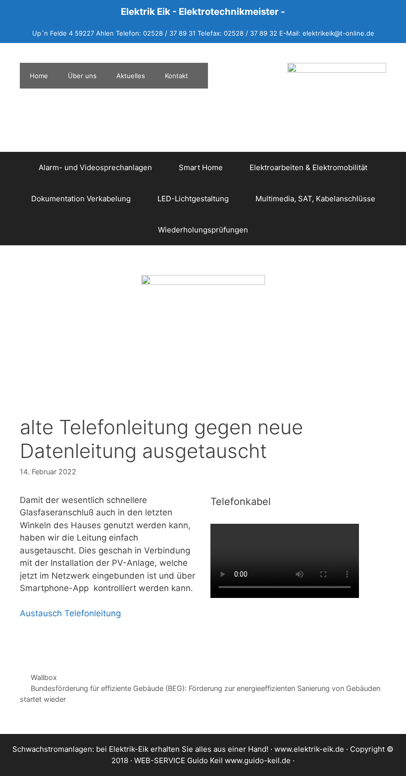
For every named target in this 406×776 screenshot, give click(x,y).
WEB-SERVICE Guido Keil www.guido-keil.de (212, 760)
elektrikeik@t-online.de (338, 33)
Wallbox (44, 677)
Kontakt (176, 76)
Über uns (82, 76)
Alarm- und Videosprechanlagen (95, 167)
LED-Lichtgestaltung (193, 198)
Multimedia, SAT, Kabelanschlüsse (315, 198)
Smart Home (201, 167)
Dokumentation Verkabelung (81, 198)
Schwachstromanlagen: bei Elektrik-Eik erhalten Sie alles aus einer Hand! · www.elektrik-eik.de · (181, 749)
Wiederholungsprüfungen (203, 229)
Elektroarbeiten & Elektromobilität (308, 167)
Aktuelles (130, 76)
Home (39, 76)
